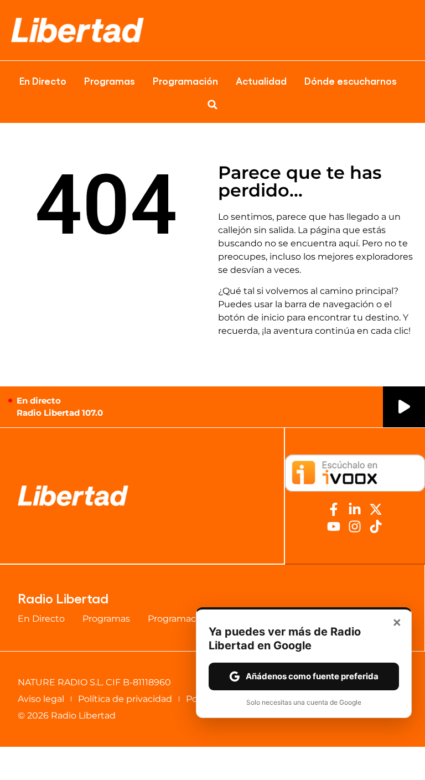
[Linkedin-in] (354, 509)
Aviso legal (41, 699)
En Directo (42, 80)
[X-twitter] (375, 509)
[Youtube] (333, 526)
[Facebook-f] (333, 509)
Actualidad (261, 80)
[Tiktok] (375, 526)
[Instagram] (354, 526)
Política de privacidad (125, 699)
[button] (212, 104)
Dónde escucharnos (350, 80)
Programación (185, 80)
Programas (109, 80)
